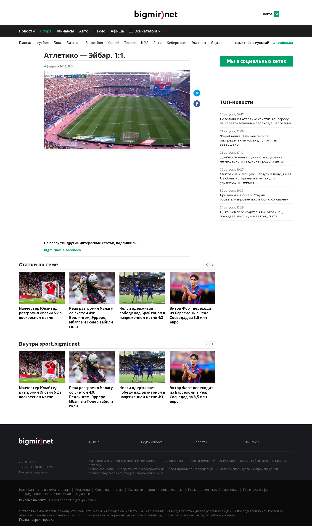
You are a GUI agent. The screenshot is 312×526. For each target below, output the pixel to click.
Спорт (46, 31)
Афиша (117, 31)
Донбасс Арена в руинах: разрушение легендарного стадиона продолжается (252, 159)
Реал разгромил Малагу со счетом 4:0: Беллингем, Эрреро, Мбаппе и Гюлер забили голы (91, 317)
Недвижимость (152, 442)
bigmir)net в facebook (62, 250)
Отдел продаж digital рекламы (72, 500)
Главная (25, 42)
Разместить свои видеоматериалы (155, 489)
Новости (27, 31)
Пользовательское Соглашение (213, 489)
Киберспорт (177, 42)
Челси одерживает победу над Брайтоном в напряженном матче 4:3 (142, 313)
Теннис (130, 42)
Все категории (148, 31)
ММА (144, 42)
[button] (207, 264)
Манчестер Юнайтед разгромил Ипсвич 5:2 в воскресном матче (40, 313)
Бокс (57, 42)
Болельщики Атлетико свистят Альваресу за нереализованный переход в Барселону (255, 121)
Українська (283, 42)
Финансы (65, 31)
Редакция (82, 489)
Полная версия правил (36, 519)
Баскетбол (94, 42)
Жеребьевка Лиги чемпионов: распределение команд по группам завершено (249, 140)
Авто (83, 31)
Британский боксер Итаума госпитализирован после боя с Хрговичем (254, 197)
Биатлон (73, 42)
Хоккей (113, 42)
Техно (99, 31)
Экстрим (199, 42)
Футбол (43, 42)
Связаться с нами (109, 489)
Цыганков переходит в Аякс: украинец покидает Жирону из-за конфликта (251, 214)
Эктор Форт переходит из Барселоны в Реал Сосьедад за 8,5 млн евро (191, 315)
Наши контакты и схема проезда (44, 489)
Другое (216, 42)
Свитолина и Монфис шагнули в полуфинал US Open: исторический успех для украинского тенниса (255, 178)
